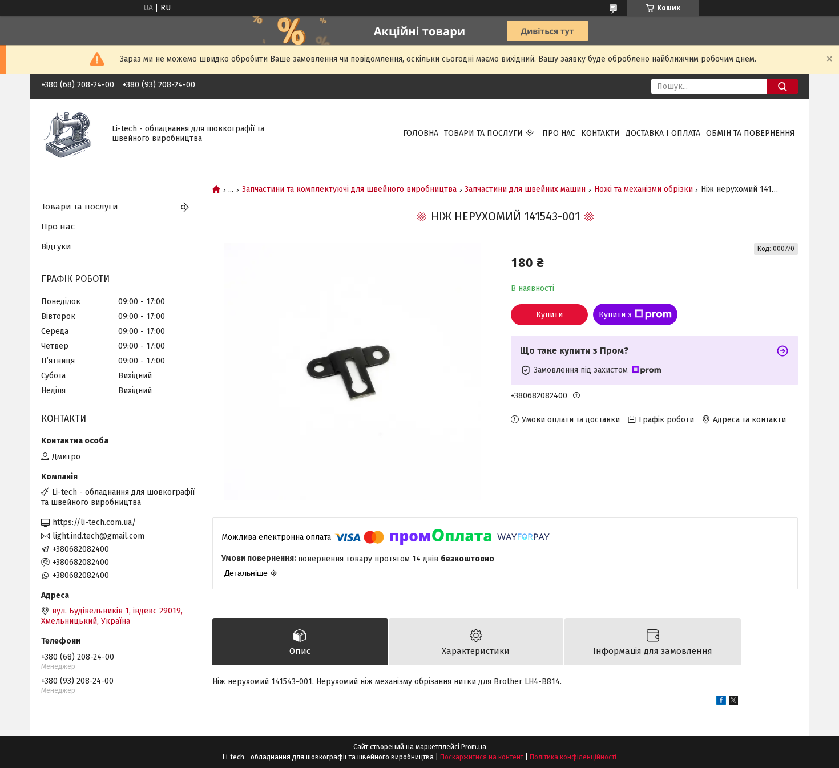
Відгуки (56, 246)
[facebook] (721, 702)
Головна (420, 133)
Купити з (615, 315)
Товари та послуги (483, 133)
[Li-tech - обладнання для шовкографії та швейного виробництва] (69, 133)
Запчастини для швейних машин (525, 189)
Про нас (558, 133)
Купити (549, 315)
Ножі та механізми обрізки (643, 189)
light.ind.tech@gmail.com (98, 536)
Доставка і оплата (663, 133)
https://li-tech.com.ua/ (94, 522)
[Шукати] (782, 86)
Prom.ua (473, 747)
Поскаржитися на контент (481, 757)
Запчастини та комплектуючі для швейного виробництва (349, 189)
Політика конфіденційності (573, 757)
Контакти (600, 133)
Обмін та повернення (750, 133)
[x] (733, 702)
